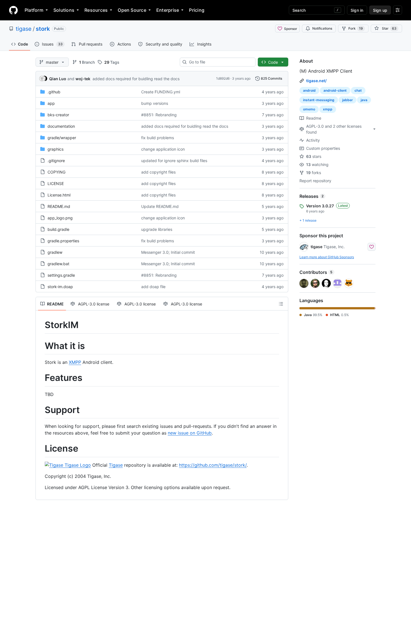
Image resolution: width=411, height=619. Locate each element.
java (364, 100)
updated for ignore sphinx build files (174, 160)
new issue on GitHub (190, 433)
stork (43, 28)
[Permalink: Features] (41, 378)
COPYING (56, 172)
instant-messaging (318, 100)
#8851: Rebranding (159, 114)
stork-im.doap (60, 286)
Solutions (63, 10)
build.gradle (58, 229)
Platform (34, 10)
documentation (61, 126)
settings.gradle (61, 275)
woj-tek (82, 78)
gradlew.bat (58, 263)
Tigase (116, 465)
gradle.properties (63, 240)
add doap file (153, 286)
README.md (59, 206)
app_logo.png (60, 217)
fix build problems (157, 137)
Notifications (322, 28)
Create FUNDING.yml (160, 91)
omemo (309, 109)
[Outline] (281, 303)
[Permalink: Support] (41, 410)
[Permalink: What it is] (41, 346)
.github (54, 91)
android (309, 90)
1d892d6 (223, 78)
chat (358, 90)
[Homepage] (13, 10)
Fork (355, 28)
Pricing (196, 10)
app (51, 103)
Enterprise (167, 10)
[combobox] (220, 62)
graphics (55, 149)
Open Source (132, 10)
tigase (24, 28)
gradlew (55, 252)
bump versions (154, 103)
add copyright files (158, 172)
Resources (96, 10)
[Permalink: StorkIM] (41, 325)
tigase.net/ (316, 80)
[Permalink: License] (41, 449)
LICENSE (56, 183)
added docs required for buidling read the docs (136, 78)
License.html (59, 195)
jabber (347, 100)
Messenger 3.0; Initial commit (168, 252)
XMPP (75, 362)
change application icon (163, 149)
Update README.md (160, 206)
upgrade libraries (156, 229)
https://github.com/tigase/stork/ (213, 465)
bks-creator (58, 114)
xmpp (327, 109)
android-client (335, 90)
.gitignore (56, 160)
